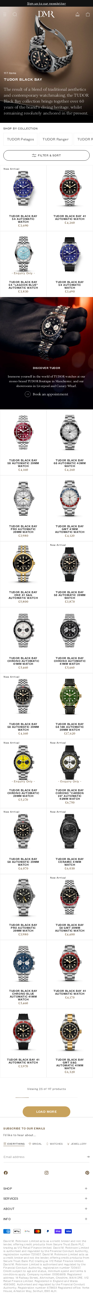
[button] (86, 14)
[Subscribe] (84, 1157)
